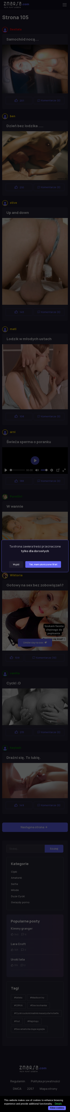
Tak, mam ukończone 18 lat (43, 564)
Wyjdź (16, 564)
